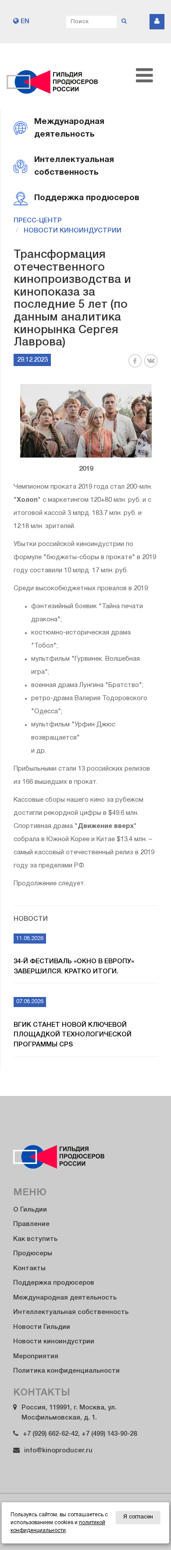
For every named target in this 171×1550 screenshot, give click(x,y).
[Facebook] (135, 366)
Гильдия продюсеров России (53, 76)
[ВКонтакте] (151, 366)
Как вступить (35, 1239)
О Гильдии (30, 1210)
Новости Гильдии (41, 1327)
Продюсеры (32, 1254)
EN (24, 21)
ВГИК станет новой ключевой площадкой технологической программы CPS (73, 1035)
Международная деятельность (65, 1298)
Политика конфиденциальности (66, 1371)
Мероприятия (35, 1356)
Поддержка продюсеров (53, 1283)
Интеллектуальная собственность (70, 1312)
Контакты (29, 1268)
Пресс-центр (38, 221)
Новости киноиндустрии (72, 231)
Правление (31, 1224)
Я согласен (138, 1517)
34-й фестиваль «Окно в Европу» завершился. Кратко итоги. (74, 966)
